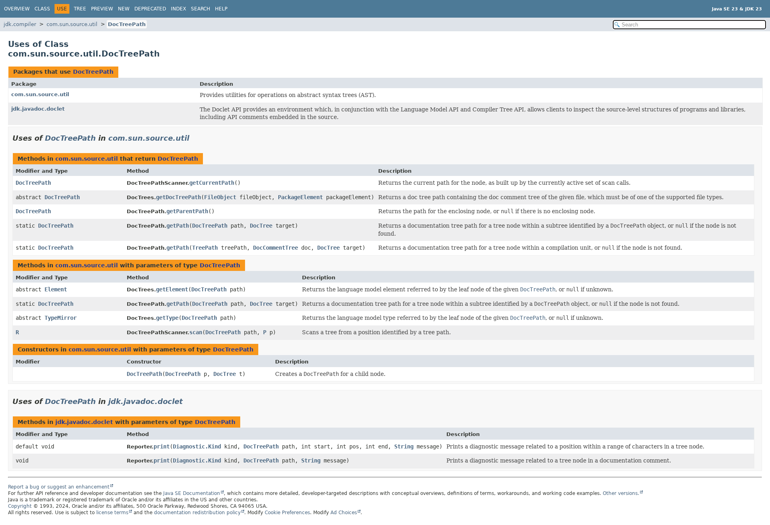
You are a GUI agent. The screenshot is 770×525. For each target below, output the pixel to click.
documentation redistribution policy (197, 512)
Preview (102, 9)
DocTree (261, 225)
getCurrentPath (211, 183)
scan (195, 332)
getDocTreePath (178, 197)
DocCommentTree (275, 247)
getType (167, 318)
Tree (80, 9)
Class (42, 9)
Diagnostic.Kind (197, 446)
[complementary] (287, 512)
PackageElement (300, 197)
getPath (177, 225)
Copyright (20, 506)
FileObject (220, 197)
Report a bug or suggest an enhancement (58, 487)
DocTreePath (127, 24)
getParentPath (187, 211)
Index (178, 9)
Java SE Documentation (191, 493)
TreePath (205, 247)
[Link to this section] (195, 138)
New (124, 9)
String (403, 446)
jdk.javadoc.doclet (38, 109)
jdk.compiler (20, 24)
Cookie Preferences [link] (287, 512)
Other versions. (621, 493)
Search (200, 9)
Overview (17, 9)
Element (56, 289)
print (162, 446)
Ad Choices (343, 512)
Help (221, 9)
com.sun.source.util (72, 24)
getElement (172, 289)
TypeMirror (61, 318)
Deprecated (150, 9)
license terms (112, 512)
